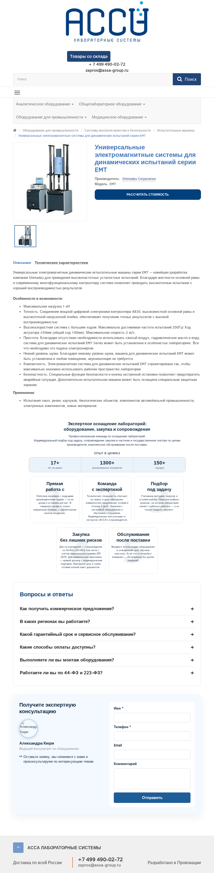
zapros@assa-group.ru (107, 70)
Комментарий (125, 764)
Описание (22, 263)
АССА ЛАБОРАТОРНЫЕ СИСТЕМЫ (64, 848)
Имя (118, 708)
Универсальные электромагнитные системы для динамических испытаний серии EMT (82, 136)
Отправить (152, 797)
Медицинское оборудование (118, 117)
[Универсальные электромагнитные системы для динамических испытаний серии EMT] (25, 236)
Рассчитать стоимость (148, 194)
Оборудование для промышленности (50, 117)
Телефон (122, 727)
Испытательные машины (176, 130)
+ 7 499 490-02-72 (107, 64)
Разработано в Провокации (174, 862)
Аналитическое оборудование (43, 104)
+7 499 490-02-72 (100, 859)
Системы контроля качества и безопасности (118, 130)
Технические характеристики (61, 263)
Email (118, 745)
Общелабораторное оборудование (110, 104)
